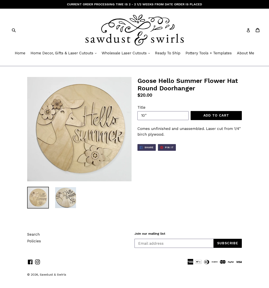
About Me (245, 53)
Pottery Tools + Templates (209, 53)
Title (141, 107)
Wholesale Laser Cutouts (127, 53)
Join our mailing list (149, 233)
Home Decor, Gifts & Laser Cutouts (64, 53)
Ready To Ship (167, 53)
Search (33, 234)
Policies (34, 241)
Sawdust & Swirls (53, 274)
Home (20, 53)
